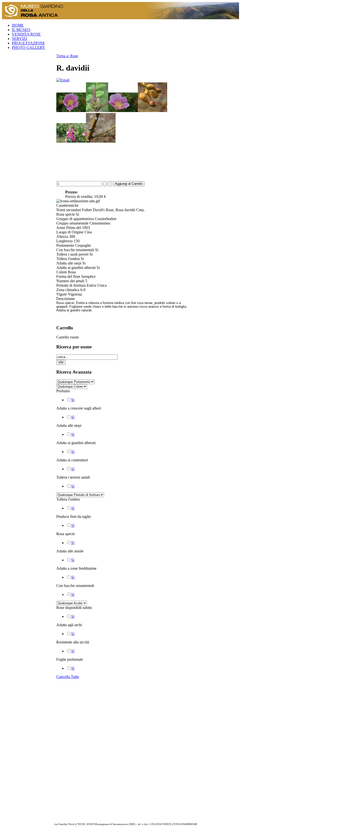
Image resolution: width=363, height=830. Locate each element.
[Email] (62, 80)
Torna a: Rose (67, 56)
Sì (72, 400)
